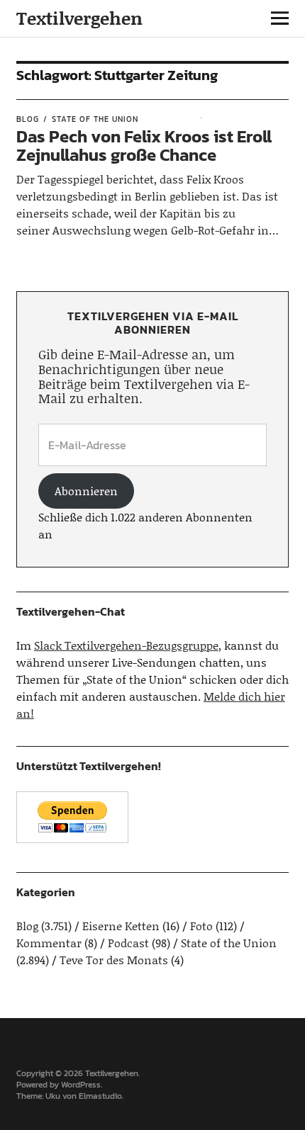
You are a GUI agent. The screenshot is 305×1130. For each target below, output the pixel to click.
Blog (27, 119)
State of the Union (95, 119)
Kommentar (49, 942)
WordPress (81, 1084)
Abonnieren (86, 490)
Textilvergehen (79, 18)
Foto (201, 925)
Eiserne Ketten (121, 925)
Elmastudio (100, 1096)
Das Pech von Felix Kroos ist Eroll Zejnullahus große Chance (144, 145)
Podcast (128, 942)
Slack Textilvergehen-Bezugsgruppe (126, 645)
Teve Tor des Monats (114, 959)
